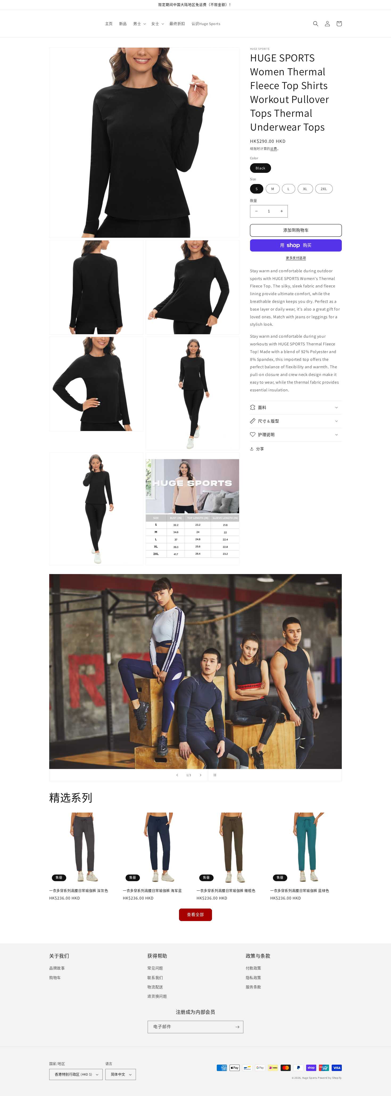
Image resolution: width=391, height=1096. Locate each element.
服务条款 (253, 987)
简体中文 (118, 1074)
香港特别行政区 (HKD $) (73, 1074)
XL (305, 188)
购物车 (55, 977)
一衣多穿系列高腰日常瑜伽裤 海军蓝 (152, 891)
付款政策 (253, 968)
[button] (139, 23)
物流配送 (155, 987)
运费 (273, 149)
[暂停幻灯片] (214, 775)
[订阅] (237, 1027)
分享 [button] (260, 448)
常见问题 (155, 968)
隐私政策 (253, 977)
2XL (324, 188)
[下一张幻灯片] (200, 775)
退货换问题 (157, 996)
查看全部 (195, 914)
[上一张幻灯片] (177, 775)
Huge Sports (309, 1078)
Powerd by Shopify (330, 1078)
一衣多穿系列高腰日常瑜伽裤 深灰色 (78, 891)
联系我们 (155, 977)
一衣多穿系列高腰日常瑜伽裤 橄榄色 (226, 891)
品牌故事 (57, 968)
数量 (253, 200)
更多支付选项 (296, 258)
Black (260, 168)
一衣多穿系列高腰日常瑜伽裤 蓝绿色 (299, 891)
